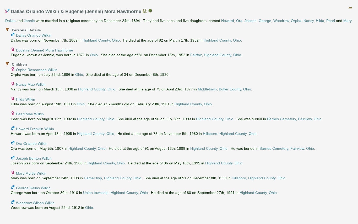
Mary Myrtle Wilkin (31, 173)
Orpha (296, 21)
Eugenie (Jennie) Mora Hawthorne (44, 50)
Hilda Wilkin (25, 99)
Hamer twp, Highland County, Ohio (112, 178)
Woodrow (281, 21)
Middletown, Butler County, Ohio (224, 89)
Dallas (10, 21)
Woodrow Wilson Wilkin (35, 203)
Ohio (94, 55)
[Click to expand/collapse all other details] (350, 8)
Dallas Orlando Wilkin (33, 35)
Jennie (29, 21)
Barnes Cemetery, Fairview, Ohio (294, 119)
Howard (227, 21)
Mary (347, 21)
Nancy (308, 21)
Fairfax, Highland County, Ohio (215, 55)
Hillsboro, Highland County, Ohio (230, 133)
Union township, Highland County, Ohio (115, 193)
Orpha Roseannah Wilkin (36, 70)
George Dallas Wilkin (33, 188)
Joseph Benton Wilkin (34, 158)
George (265, 21)
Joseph (251, 21)
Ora (239, 21)
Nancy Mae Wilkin (31, 84)
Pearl (330, 21)
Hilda (320, 21)
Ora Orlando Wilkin (31, 143)
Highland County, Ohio (101, 40)
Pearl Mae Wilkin (30, 114)
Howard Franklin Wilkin (35, 129)
